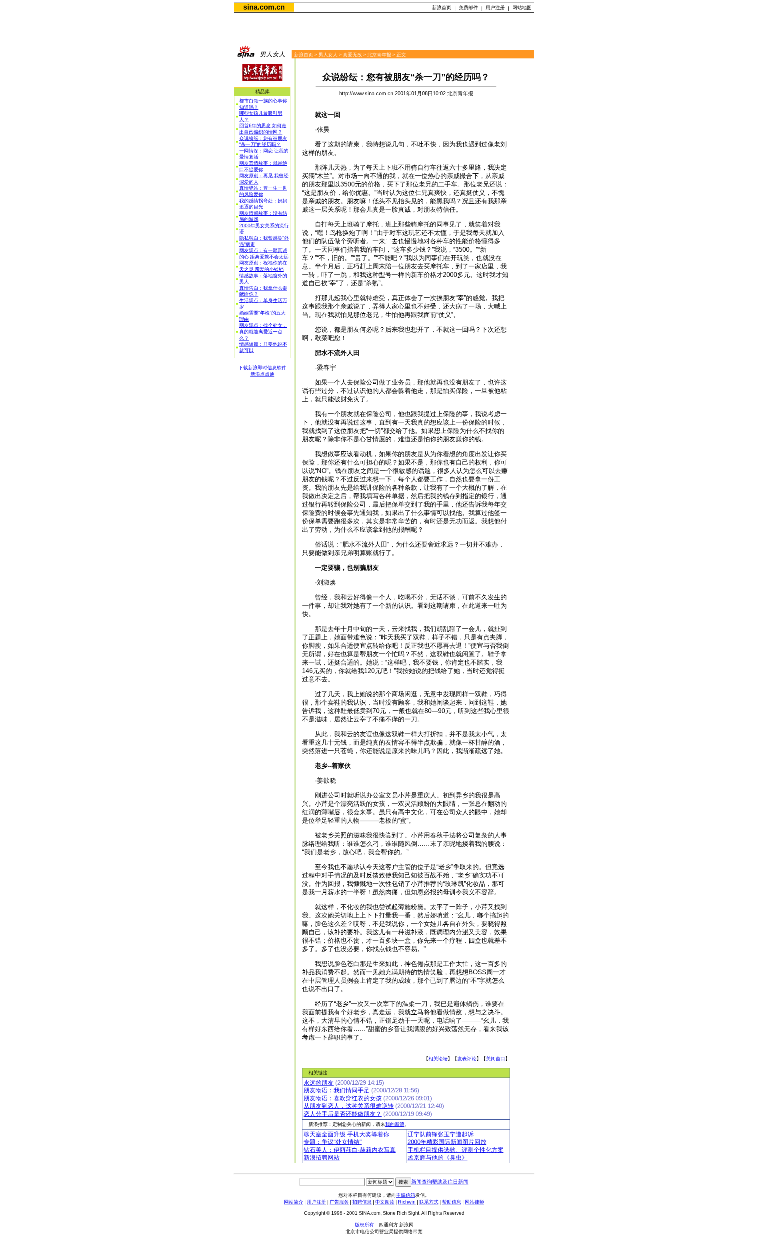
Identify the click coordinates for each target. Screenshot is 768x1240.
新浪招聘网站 (322, 1157)
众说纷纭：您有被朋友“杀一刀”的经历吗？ (263, 142)
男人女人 (328, 55)
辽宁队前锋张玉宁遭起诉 (441, 1134)
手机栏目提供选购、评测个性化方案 (456, 1150)
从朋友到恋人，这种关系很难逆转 (349, 1106)
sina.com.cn (264, 7)
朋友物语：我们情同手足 (337, 1090)
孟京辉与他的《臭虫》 (438, 1157)
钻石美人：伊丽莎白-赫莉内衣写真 (350, 1150)
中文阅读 (384, 1202)
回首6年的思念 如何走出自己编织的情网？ (262, 129)
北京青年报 (379, 55)
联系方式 (428, 1202)
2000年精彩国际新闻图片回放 (447, 1142)
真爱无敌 (352, 55)
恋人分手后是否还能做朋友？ (343, 1114)
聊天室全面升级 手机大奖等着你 (346, 1134)
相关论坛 (438, 1059)
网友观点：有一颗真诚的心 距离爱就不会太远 (263, 254)
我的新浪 (394, 1124)
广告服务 (339, 1202)
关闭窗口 (495, 1059)
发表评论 (466, 1059)
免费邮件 (468, 7)
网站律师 (474, 1202)
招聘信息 (362, 1202)
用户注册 (495, 7)
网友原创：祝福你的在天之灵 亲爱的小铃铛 (263, 266)
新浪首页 (441, 7)
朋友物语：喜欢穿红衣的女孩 (343, 1098)
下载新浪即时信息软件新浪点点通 (262, 371)
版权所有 (364, 1225)
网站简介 (293, 1202)
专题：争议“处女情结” (333, 1142)
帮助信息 (451, 1202)
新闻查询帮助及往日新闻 (439, 1182)
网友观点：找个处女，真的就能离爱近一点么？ (263, 332)
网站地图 (522, 7)
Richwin (407, 1202)
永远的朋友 (319, 1083)
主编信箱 (405, 1195)
